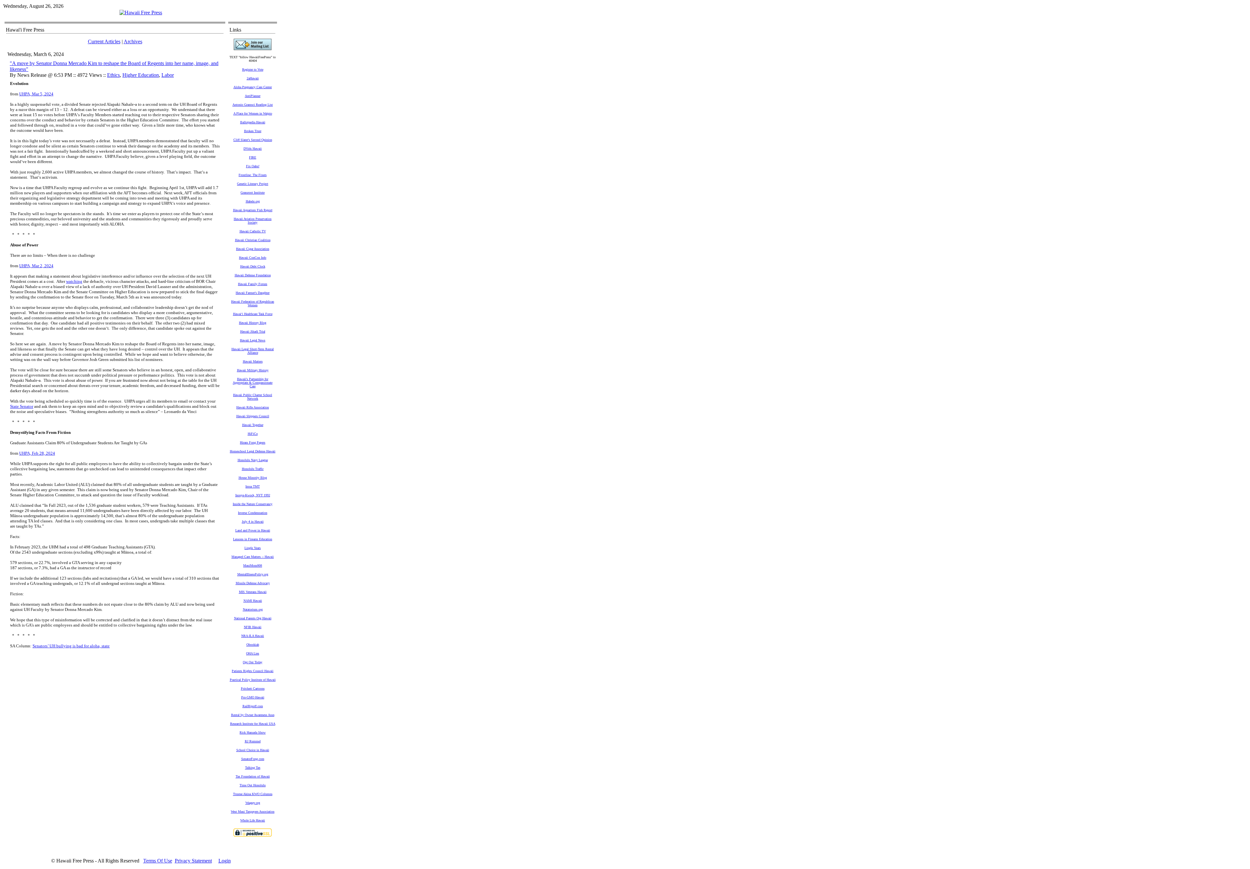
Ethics (113, 75)
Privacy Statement (193, 860)
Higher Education (140, 75)
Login (224, 860)
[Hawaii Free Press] (140, 12)
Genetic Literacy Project (252, 184)
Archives (133, 41)
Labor (167, 75)
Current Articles (104, 41)
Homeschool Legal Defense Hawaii (252, 451)
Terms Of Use (157, 860)
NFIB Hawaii (252, 627)
